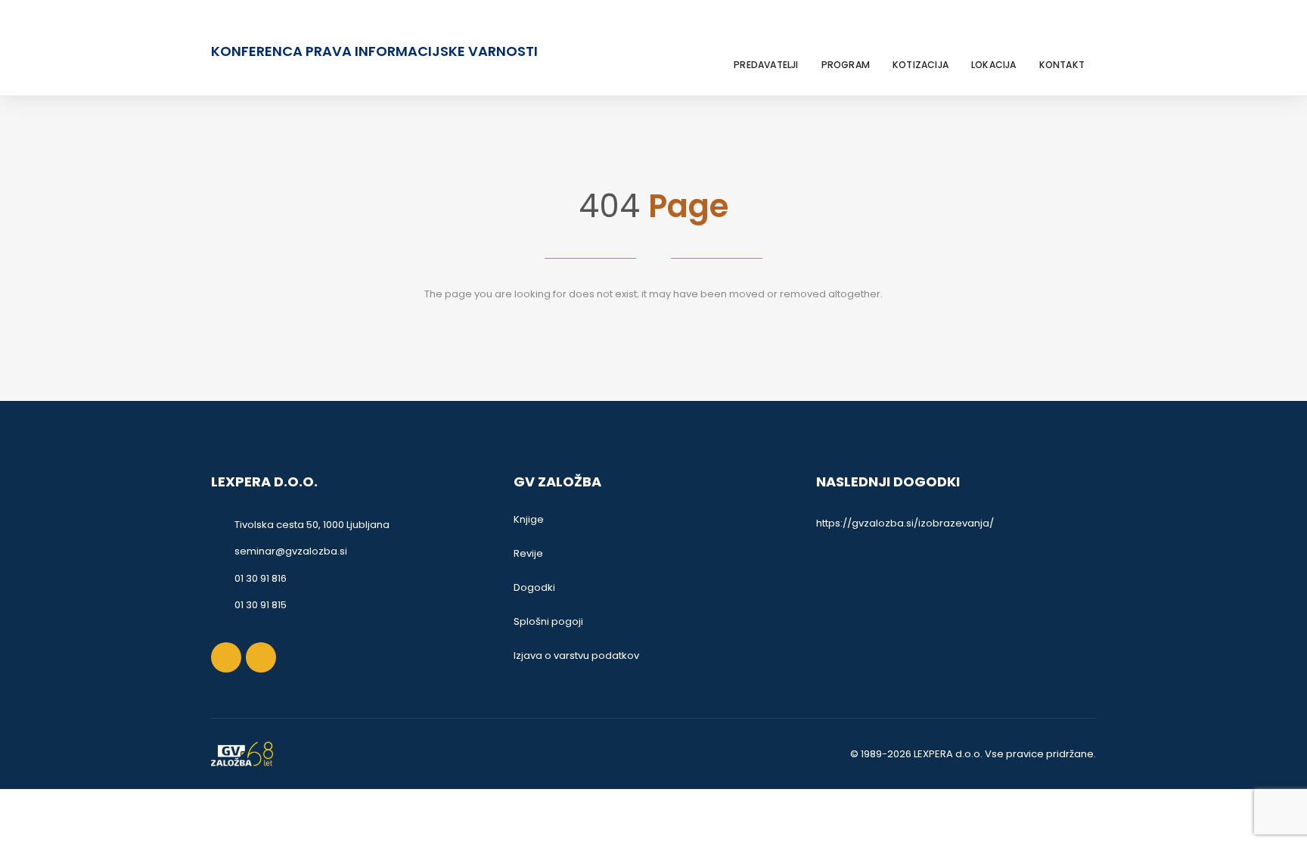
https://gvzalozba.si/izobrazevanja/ (905, 523)
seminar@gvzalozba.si (290, 551)
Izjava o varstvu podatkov (576, 655)
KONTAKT (1062, 64)
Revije (528, 553)
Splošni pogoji (548, 621)
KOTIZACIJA (920, 64)
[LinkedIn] (1086, 32)
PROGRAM (845, 64)
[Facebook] (1066, 32)
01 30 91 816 (260, 578)
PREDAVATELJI (766, 64)
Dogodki (534, 587)
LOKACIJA (994, 64)
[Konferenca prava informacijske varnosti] (242, 754)
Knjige (529, 519)
